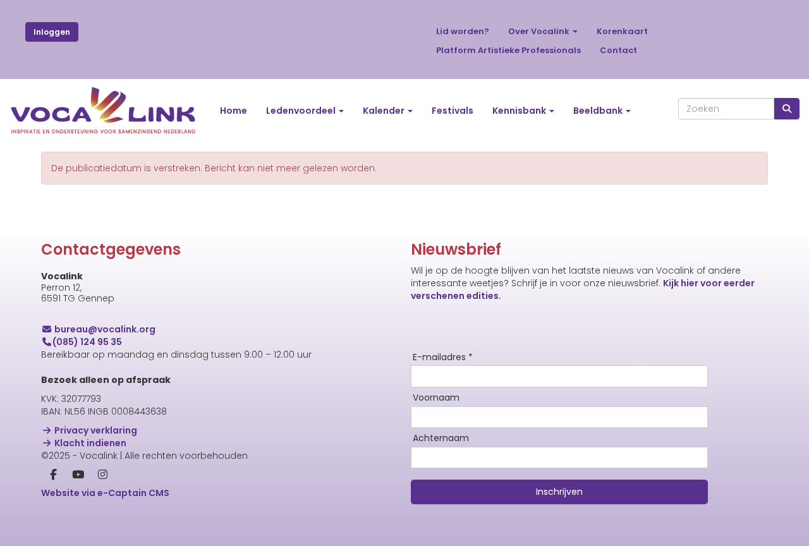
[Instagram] (102, 475)
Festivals (452, 110)
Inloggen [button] (51, 32)
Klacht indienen (89, 443)
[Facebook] (53, 475)
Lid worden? (462, 31)
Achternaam (441, 438)
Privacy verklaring (94, 430)
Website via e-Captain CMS (105, 493)
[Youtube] (78, 475)
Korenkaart (622, 31)
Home (233, 110)
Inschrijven (559, 491)
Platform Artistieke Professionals (508, 50)
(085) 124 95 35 (87, 342)
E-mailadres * (443, 357)
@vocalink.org (104, 329)
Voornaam (436, 398)
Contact (618, 50)
